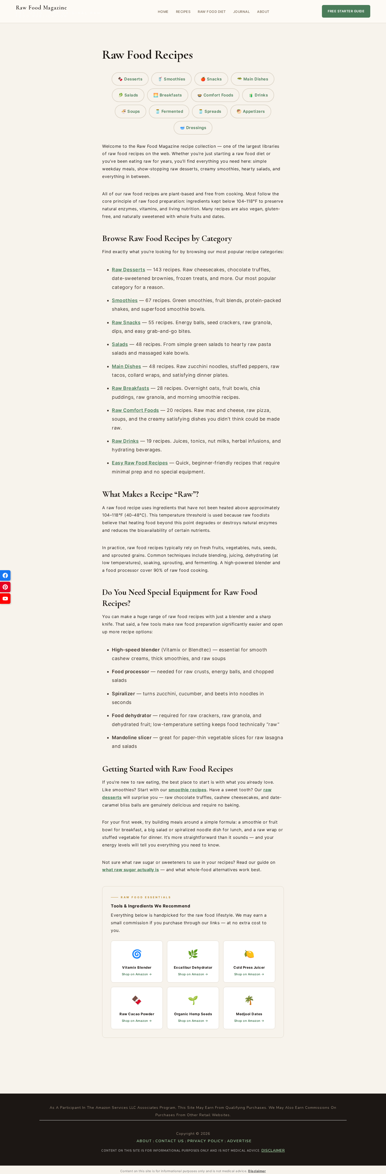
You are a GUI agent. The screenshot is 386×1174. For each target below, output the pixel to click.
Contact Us (169, 1141)
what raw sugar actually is (130, 869)
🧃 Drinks (258, 95)
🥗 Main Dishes (252, 78)
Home (163, 12)
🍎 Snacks (211, 78)
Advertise (239, 1141)
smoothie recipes (188, 789)
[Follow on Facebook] (5, 575)
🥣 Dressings (193, 127)
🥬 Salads (128, 95)
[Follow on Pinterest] (5, 587)
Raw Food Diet (212, 12)
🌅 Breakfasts (167, 95)
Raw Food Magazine (59, 11)
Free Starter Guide (346, 11)
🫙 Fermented (169, 111)
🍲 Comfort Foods (215, 95)
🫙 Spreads (209, 111)
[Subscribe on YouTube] (5, 598)
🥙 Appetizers (251, 111)
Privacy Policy (205, 1141)
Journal (241, 12)
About (263, 12)
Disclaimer (273, 1150)
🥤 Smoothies (171, 78)
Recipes (183, 12)
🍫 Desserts (130, 78)
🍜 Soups (130, 111)
